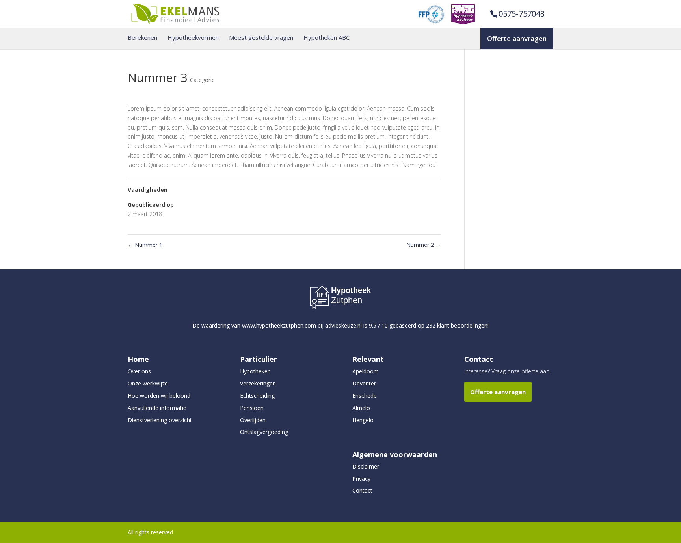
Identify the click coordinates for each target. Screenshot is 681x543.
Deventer (364, 383)
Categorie (202, 79)
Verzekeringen (258, 383)
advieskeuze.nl (343, 325)
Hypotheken (255, 371)
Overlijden (253, 420)
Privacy (361, 478)
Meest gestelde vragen (261, 38)
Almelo (361, 407)
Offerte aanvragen (517, 38)
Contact (362, 490)
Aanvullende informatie (157, 407)
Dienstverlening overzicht (160, 420)
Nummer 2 (423, 244)
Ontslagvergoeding (264, 432)
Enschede (364, 395)
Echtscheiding (257, 395)
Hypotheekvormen (193, 38)
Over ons (139, 371)
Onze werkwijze (148, 383)
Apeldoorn (365, 371)
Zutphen (346, 300)
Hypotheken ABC (326, 38)
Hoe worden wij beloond (159, 395)
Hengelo (363, 420)
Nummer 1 (145, 244)
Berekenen (142, 38)
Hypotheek (351, 290)
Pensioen (252, 407)
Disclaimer (365, 466)
